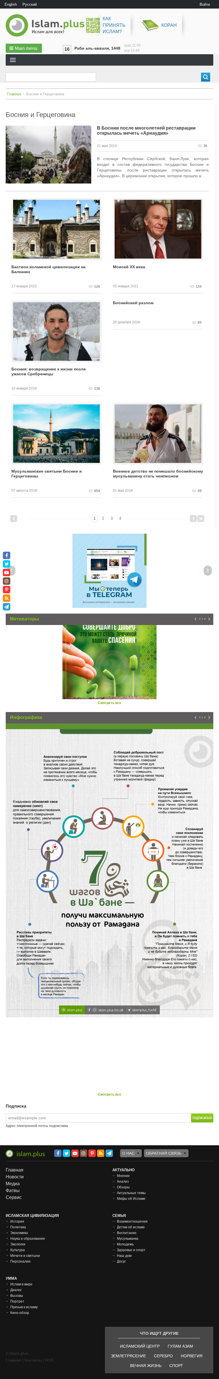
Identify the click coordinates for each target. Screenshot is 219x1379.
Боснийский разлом (133, 303)
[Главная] (47, 25)
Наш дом (124, 1256)
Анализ (123, 1182)
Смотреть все (109, 703)
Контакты (33, 1360)
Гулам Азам (180, 1346)
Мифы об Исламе (131, 1199)
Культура (17, 1250)
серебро (163, 1356)
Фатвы (13, 1190)
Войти (205, 4)
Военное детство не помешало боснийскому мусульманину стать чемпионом (158, 473)
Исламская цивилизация (32, 1215)
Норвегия (191, 1356)
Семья (119, 1215)
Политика (18, 1227)
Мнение (123, 1176)
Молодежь (125, 1244)
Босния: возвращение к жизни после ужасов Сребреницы (48, 371)
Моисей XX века (129, 267)
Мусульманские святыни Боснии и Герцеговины (46, 473)
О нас (128, 1153)
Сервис (14, 1197)
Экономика (19, 1233)
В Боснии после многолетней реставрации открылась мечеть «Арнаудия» (146, 131)
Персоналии (20, 1261)
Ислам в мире (21, 1284)
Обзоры (123, 1187)
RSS (49, 1360)
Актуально (123, 1170)
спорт (176, 1365)
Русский (30, 4)
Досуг (121, 1261)
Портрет (17, 1301)
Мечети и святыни (25, 1256)
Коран (169, 25)
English (11, 4)
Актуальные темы (131, 1193)
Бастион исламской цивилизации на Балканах (48, 269)
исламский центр (140, 1346)
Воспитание (127, 1233)
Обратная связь (163, 1153)
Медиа (13, 1183)
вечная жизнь (145, 1365)
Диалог (16, 1290)
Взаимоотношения (132, 1221)
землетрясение (128, 1356)
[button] (24, 48)
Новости (15, 1176)
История (17, 1221)
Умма (11, 1278)
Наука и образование (27, 1239)
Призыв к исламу (24, 1307)
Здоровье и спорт (131, 1250)
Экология (17, 1244)
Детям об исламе (131, 1227)
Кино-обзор (19, 1313)
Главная (14, 94)
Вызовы (16, 1296)
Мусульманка (127, 1239)
